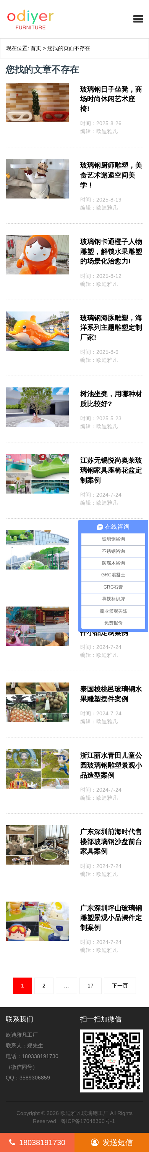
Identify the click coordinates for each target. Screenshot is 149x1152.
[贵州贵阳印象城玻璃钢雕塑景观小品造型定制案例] (37, 534)
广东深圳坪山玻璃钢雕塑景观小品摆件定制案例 (111, 917)
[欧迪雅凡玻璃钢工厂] (48, 19)
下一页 (120, 986)
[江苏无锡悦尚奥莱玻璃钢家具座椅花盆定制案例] (37, 458)
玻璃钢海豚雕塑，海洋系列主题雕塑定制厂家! (111, 327)
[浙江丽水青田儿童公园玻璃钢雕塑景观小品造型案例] (37, 753)
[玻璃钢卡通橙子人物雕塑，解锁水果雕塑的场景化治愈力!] (37, 239)
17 (90, 986)
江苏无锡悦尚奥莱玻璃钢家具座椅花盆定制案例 (111, 470)
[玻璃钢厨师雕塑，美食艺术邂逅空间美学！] (37, 163)
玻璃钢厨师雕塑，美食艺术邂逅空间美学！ (111, 175)
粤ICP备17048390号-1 (88, 1121)
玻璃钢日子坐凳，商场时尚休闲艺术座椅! (111, 99)
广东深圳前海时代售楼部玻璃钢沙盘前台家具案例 (111, 841)
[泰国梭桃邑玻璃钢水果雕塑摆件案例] (37, 686)
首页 (36, 48)
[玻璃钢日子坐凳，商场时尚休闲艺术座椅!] (37, 87)
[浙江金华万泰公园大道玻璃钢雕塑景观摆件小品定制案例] (37, 610)
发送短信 (117, 1142)
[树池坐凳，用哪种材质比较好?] (37, 391)
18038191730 (42, 1142)
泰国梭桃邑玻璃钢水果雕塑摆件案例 (111, 694)
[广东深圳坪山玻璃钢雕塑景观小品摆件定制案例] (37, 905)
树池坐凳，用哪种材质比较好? (111, 399)
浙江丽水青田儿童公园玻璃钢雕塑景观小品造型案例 (111, 765)
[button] (138, 19)
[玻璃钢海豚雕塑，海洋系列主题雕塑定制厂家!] (37, 315)
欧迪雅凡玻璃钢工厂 (84, 1113)
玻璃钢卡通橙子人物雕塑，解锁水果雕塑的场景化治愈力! (111, 251)
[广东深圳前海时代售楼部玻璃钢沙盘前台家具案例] (37, 829)
